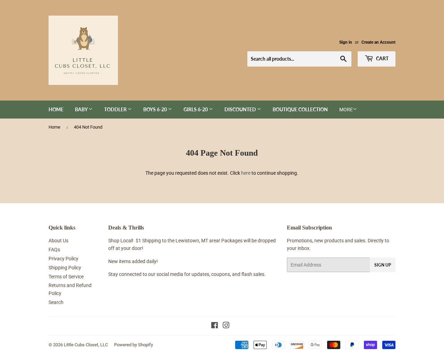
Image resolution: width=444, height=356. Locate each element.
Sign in (345, 42)
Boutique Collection (300, 109)
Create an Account (378, 42)
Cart (381, 58)
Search (56, 302)
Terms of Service (66, 276)
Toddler (116, 109)
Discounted (240, 109)
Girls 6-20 (196, 109)
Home (56, 109)
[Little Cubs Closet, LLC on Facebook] (214, 326)
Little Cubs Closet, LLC (86, 344)
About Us (58, 240)
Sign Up (382, 265)
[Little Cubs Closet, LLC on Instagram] (226, 326)
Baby (81, 109)
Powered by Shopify (133, 344)
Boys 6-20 (155, 109)
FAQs (54, 249)
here (245, 173)
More (346, 109)
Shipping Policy (65, 267)
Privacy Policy (63, 258)
